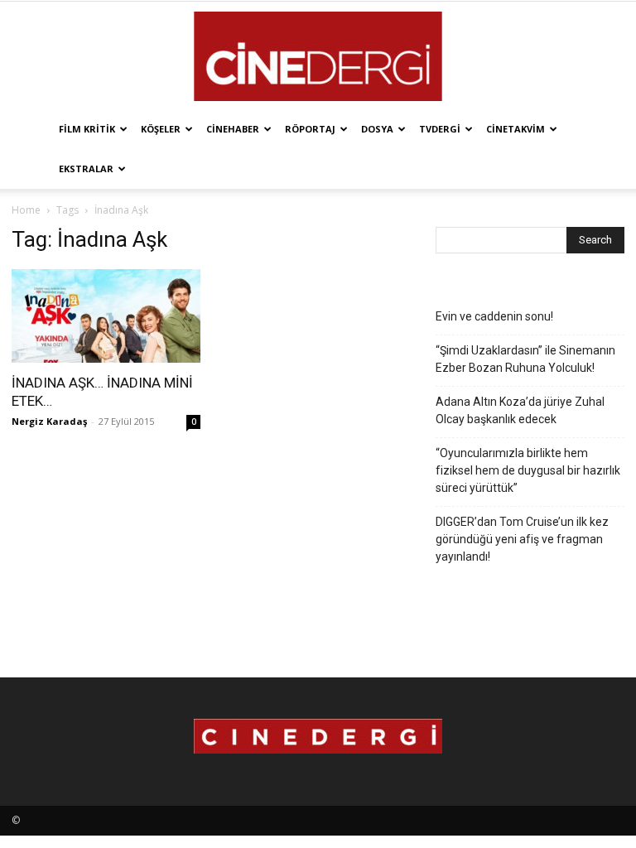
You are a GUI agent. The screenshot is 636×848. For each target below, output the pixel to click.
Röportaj (310, 129)
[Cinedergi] (318, 56)
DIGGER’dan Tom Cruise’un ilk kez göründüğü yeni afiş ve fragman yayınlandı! (522, 539)
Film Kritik (87, 129)
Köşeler (161, 129)
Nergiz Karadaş (49, 421)
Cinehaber (232, 129)
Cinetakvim (515, 129)
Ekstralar (86, 168)
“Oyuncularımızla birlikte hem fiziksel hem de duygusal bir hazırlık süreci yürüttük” (528, 470)
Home (26, 210)
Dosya (377, 129)
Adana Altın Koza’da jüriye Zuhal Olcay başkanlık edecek (520, 410)
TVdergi (439, 129)
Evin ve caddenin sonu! (494, 316)
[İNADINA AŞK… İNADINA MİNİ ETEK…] (106, 316)
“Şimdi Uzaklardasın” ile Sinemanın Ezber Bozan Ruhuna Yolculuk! (525, 359)
